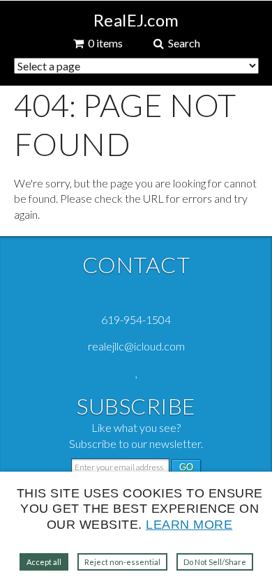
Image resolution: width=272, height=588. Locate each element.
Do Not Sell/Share (214, 561)
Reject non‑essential (122, 561)
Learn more (189, 525)
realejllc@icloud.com (136, 346)
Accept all (44, 561)
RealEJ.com (136, 20)
